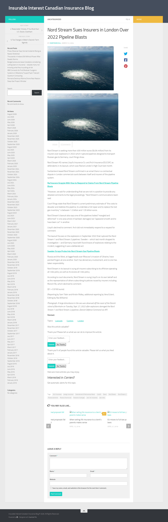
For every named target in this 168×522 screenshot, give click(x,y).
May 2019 (11, 281)
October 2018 (12, 301)
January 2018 (12, 323)
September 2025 (13, 144)
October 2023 (12, 207)
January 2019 (12, 292)
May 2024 (11, 188)
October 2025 (12, 142)
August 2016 (12, 364)
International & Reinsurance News (85, 394)
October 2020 (12, 235)
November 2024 (13, 172)
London (81, 321)
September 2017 (13, 334)
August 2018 (12, 306)
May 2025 (11, 155)
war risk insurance (92, 397)
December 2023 (13, 202)
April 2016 (11, 375)
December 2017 (13, 325)
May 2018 (11, 314)
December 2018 (13, 295)
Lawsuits (58, 321)
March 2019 (11, 287)
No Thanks (61, 344)
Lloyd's (99, 394)
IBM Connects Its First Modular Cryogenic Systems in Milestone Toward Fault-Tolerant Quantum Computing (23, 73)
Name (52, 471)
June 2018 (11, 312)
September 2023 (13, 210)
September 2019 (13, 270)
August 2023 (12, 213)
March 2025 (11, 161)
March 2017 (11, 347)
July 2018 (10, 309)
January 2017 (12, 353)
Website (52, 479)
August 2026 (12, 114)
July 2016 (10, 366)
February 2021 (12, 224)
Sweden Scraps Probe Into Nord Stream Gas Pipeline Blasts (73, 251)
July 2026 (10, 117)
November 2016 (13, 355)
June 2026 (11, 120)
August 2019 (12, 273)
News (105, 394)
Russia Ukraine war (65, 397)
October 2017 (12, 331)
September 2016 (13, 361)
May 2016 (11, 372)
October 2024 (12, 174)
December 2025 (13, 136)
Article (54, 144)
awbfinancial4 (55, 43)
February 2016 (12, 380)
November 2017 (13, 328)
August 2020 (12, 240)
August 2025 (12, 147)
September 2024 (13, 177)
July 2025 (10, 150)
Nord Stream (112, 394)
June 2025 (11, 153)
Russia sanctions (53, 397)
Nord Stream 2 (122, 394)
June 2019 (11, 279)
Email (92, 471)
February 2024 (12, 196)
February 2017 (12, 350)
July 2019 (10, 276)
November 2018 (13, 298)
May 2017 (11, 342)
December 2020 (13, 229)
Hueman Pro (33, 517)
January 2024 (12, 199)
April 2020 (11, 251)
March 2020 (11, 254)
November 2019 (13, 265)
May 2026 (11, 122)
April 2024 (11, 191)
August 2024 (12, 180)
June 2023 (11, 218)
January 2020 (12, 259)
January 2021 (12, 227)
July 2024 (10, 183)
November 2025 (13, 139)
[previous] (48, 426)
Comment (53, 456)
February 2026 (12, 131)
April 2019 (11, 284)
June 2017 (11, 339)
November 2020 (13, 232)
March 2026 (11, 128)
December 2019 (13, 262)
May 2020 (11, 249)
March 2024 (11, 194)
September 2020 (13, 238)
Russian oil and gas (79, 397)
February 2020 (12, 257)
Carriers (70, 321)
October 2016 (12, 358)
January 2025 (12, 166)
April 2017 (11, 345)
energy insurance (68, 394)
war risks (102, 397)
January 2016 (12, 383)
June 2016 (11, 369)
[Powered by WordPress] (17, 517)
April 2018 (11, 317)
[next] (128, 426)
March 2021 (11, 221)
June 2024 (11, 185)
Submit (51, 344)
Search (9, 89)
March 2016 (11, 377)
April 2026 (11, 125)
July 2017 (10, 336)
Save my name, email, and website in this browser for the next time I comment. (79, 488)
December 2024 (13, 169)
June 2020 (11, 246)
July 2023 (10, 216)
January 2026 (12, 133)
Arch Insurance (57, 394)
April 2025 (11, 158)
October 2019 (12, 268)
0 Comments (66, 144)
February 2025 (12, 163)
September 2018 (13, 303)
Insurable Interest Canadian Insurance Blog (51, 8)
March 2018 (11, 320)
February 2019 (12, 290)
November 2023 (13, 205)
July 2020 (10, 243)
